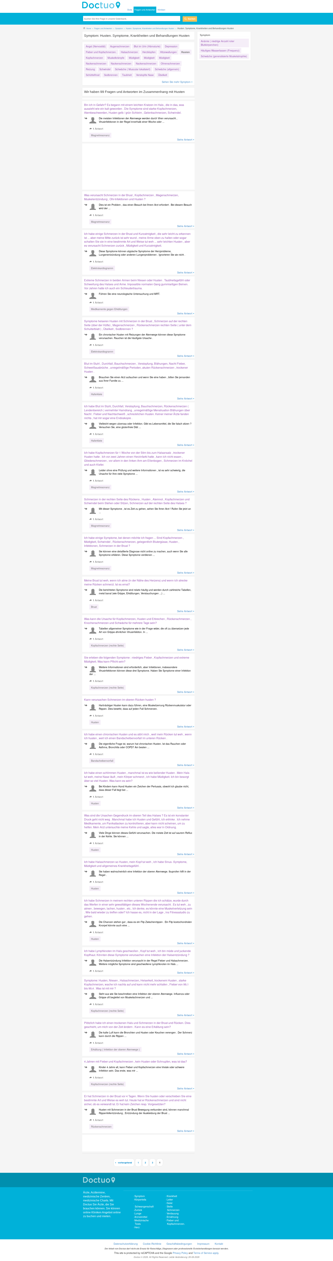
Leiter (170, 1199)
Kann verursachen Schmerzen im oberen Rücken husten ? (120, 700)
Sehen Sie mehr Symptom (176, 82)
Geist (169, 1203)
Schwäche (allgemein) (167, 69)
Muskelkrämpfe (116, 57)
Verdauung (173, 1213)
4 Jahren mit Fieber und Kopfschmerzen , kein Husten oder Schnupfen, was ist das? (135, 1061)
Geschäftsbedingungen (179, 1243)
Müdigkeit (134, 57)
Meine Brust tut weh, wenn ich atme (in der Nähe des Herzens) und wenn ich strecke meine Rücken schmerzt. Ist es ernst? (135, 582)
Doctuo (102, 5)
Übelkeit (162, 75)
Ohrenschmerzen (170, 63)
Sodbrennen (111, 75)
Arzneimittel (140, 1217)
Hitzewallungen (168, 52)
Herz (137, 1227)
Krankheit (172, 1196)
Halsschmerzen (129, 52)
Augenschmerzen (119, 46)
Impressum (203, 1243)
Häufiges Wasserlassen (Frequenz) (220, 50)
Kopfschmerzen (94, 57)
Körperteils (140, 1199)
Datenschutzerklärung (126, 1243)
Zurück (138, 1210)
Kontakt (219, 1243)
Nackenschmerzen (96, 63)
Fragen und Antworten (144, 9)
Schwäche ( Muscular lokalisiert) (132, 69)
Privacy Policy (180, 1253)
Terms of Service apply (205, 1253)
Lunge (137, 1213)
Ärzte (129, 9)
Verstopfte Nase (145, 75)
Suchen (191, 18)
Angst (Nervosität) (96, 46)
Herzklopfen (149, 52)
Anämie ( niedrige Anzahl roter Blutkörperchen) (217, 42)
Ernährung (172, 1217)
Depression (171, 46)
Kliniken (161, 9)
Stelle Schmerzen (173, 1208)
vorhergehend (125, 1162)
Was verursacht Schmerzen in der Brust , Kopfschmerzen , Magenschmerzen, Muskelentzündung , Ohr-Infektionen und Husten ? (131, 197)
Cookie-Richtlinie (152, 1243)
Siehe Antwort (184, 139)
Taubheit (127, 75)
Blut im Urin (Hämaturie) (147, 46)
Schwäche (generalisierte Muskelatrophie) (224, 56)
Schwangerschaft (144, 1206)
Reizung (90, 69)
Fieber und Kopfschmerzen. (101, 52)
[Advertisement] (109, 165)
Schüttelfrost (93, 75)
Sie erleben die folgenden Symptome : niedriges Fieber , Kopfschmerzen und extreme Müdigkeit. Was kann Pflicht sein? (136, 659)
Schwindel (104, 69)
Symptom (139, 1196)
